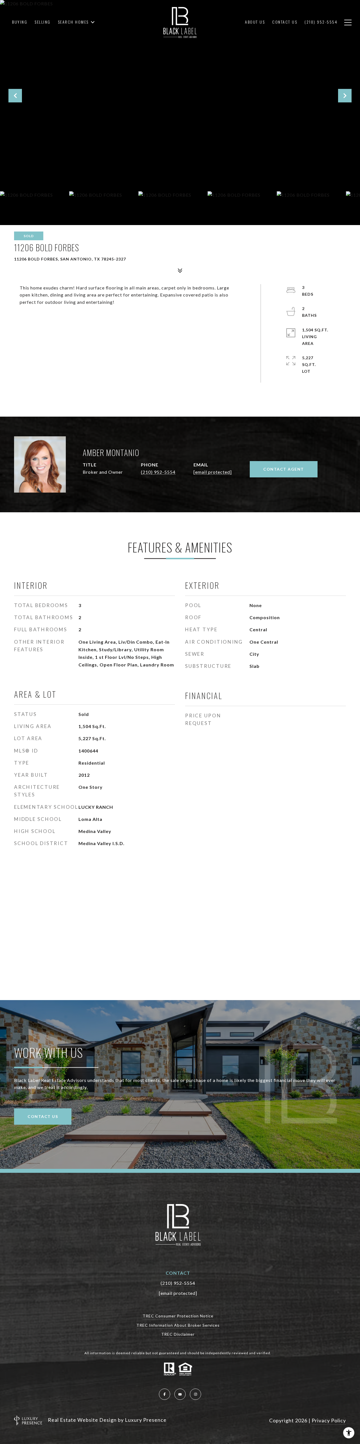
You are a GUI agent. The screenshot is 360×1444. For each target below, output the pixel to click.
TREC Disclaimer (178, 1334)
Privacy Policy (329, 1420)
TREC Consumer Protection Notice (178, 1315)
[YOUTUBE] (180, 1394)
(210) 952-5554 (158, 472)
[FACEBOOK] (164, 1394)
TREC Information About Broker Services (178, 1325)
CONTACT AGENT (283, 469)
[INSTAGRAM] (195, 1394)
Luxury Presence (145, 1420)
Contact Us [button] (43, 1116)
